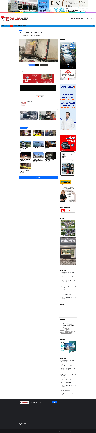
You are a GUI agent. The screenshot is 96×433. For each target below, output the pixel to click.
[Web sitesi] (27, 103)
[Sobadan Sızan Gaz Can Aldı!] (50, 133)
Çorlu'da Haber (30, 101)
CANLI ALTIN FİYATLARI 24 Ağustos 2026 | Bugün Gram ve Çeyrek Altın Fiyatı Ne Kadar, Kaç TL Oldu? (68, 284)
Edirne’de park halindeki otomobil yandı (66, 390)
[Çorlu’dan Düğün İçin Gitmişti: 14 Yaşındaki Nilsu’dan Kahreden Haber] (25, 144)
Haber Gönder (83, 18)
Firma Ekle (92, 18)
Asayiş (20, 30)
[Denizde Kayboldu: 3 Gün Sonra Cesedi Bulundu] (38, 144)
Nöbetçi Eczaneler (77, 18)
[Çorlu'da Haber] (14, 18)
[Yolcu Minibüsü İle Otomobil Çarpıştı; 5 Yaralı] (50, 155)
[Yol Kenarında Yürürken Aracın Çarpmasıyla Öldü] (25, 155)
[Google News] (40, 96)
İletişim (88, 18)
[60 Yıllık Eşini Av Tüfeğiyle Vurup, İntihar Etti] (38, 133)
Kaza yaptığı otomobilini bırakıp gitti (66, 294)
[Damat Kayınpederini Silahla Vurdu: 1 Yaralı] (25, 133)
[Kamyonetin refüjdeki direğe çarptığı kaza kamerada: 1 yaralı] (38, 155)
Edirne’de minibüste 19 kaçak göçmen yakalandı (68, 383)
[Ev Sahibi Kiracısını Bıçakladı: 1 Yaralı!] (50, 144)
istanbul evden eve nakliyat (22, 423)
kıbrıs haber (20, 424)
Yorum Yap (38, 177)
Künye (72, 18)
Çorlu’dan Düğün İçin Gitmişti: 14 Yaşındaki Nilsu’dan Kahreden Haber (25, 148)
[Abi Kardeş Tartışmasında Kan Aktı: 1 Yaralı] (25, 166)
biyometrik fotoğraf (21, 425)
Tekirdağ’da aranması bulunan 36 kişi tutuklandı (68, 392)
